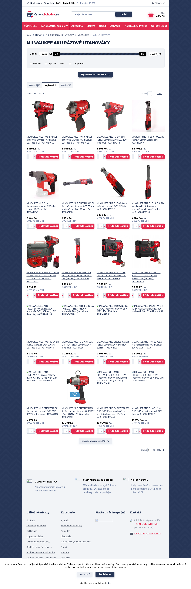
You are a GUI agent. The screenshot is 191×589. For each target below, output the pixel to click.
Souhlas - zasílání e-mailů (39, 547)
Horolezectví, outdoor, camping (76, 542)
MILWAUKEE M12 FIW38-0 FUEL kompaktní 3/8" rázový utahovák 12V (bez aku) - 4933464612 (77, 140)
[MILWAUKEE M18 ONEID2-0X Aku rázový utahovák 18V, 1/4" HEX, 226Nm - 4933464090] (113, 321)
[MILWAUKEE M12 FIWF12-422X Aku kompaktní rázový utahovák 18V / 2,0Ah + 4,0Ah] (148, 321)
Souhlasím (104, 574)
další (159, 93)
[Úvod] (43, 14)
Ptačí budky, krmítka (135, 26)
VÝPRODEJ (30, 26)
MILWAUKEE (83, 35)
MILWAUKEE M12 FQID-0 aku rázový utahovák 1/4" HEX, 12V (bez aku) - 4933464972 (112, 140)
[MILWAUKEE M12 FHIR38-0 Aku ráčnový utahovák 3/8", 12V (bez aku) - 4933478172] (113, 182)
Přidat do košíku (48, 156)
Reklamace (32, 531)
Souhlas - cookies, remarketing (41, 558)
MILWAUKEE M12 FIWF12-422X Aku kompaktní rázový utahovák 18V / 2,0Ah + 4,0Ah (147, 345)
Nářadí (102, 26)
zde (108, 583)
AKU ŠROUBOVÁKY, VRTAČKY (60, 35)
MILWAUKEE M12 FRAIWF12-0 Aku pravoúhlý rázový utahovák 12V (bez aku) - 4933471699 (77, 275)
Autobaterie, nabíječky (54, 26)
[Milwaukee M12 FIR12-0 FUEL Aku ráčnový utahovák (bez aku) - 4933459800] (148, 116)
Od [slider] (56, 54)
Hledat (123, 14)
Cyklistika (65, 558)
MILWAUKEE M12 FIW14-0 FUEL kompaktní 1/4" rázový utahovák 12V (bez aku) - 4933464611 (42, 140)
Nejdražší (66, 85)
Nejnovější (34, 85)
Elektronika (66, 536)
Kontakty (31, 520)
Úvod (29, 35)
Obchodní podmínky (36, 525)
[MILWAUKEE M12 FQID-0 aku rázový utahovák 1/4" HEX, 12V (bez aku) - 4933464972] (113, 116)
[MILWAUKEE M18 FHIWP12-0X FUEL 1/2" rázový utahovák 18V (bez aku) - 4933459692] (148, 387)
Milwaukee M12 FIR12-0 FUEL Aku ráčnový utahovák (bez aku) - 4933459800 (148, 140)
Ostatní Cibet (159, 26)
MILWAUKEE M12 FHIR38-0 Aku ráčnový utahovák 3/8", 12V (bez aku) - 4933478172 (112, 206)
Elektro (91, 26)
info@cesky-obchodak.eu (147, 533)
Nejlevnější (50, 85)
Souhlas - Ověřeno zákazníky (41, 552)
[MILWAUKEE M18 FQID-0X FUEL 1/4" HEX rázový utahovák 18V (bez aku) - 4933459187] (78, 321)
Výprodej (65, 520)
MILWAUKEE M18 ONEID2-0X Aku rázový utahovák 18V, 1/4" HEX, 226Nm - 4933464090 (113, 345)
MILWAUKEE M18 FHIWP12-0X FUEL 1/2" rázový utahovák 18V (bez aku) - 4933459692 (147, 411)
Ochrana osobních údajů (38, 542)
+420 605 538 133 (65, 3)
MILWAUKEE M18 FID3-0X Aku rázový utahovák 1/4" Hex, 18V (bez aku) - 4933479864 (111, 275)
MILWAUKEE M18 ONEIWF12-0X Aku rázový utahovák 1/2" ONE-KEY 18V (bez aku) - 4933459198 (42, 411)
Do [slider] (142, 54)
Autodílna (77, 26)
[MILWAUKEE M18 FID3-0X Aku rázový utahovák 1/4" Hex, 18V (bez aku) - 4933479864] (113, 252)
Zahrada (115, 26)
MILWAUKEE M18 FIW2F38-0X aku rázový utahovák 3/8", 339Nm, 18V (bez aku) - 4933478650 (43, 345)
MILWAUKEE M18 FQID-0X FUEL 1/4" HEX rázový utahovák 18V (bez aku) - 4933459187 (77, 345)
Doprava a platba (35, 536)
